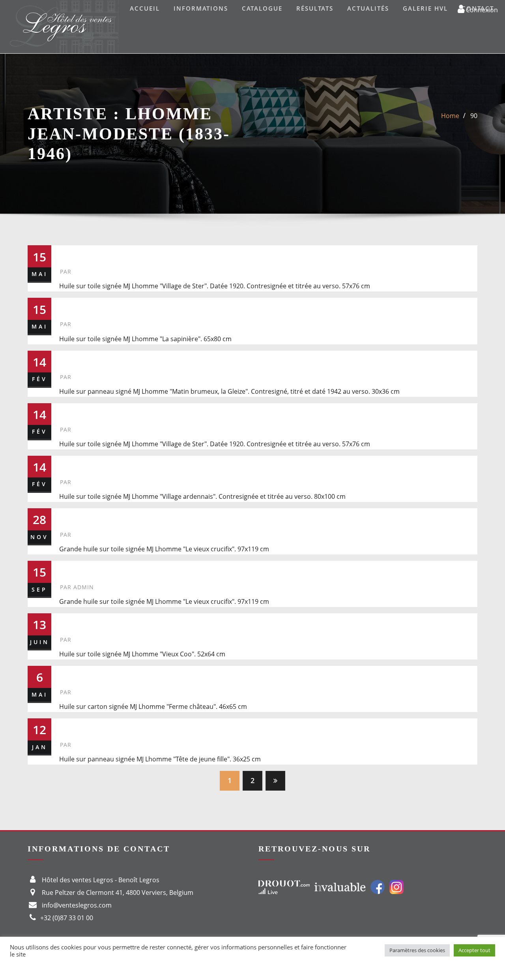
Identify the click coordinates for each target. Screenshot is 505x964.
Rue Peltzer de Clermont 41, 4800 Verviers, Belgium (117, 892)
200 (70, 568)
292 (70, 463)
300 (70, 411)
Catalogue (262, 8)
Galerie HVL (425, 8)
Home (450, 115)
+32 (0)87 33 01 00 (66, 917)
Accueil (145, 8)
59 (66, 305)
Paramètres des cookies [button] (417, 950)
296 (70, 358)
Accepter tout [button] (474, 950)
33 (66, 673)
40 (66, 516)
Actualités (368, 8)
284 (70, 726)
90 (473, 115)
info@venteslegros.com (77, 905)
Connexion (481, 9)
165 (70, 621)
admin (77, 587)
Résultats (314, 8)
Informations (201, 8)
